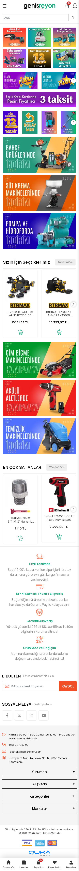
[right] (73, 80)
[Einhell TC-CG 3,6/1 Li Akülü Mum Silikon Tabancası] (59, 492)
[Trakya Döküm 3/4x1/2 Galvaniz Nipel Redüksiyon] (20, 492)
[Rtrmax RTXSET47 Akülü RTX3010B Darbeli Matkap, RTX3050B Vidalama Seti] (59, 287)
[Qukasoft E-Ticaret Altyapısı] (39, 853)
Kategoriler (39, 796)
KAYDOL (68, 686)
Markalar (39, 808)
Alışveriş (39, 783)
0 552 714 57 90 (18, 745)
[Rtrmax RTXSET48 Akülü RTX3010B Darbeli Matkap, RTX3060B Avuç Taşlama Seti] (20, 287)
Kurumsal (39, 771)
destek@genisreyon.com (25, 751)
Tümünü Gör (65, 262)
